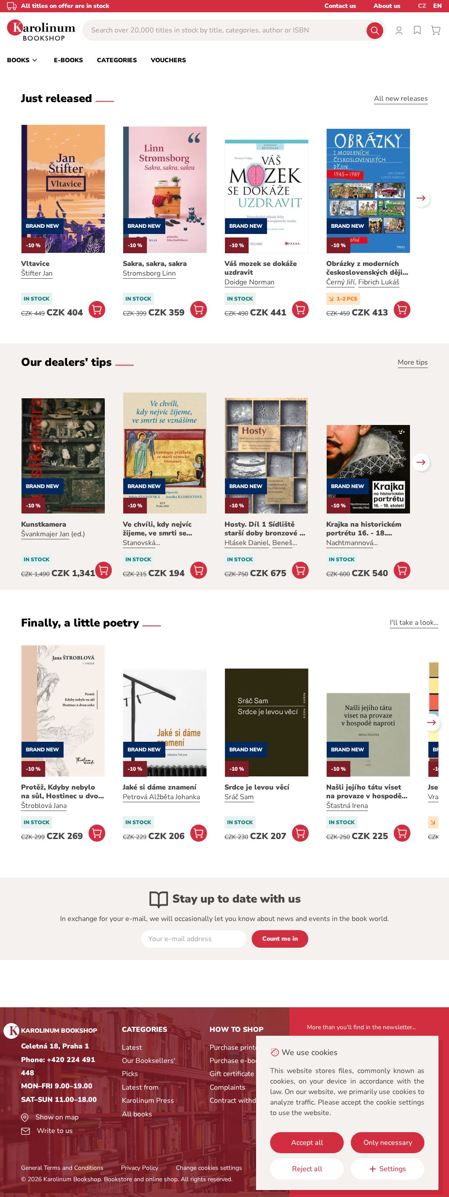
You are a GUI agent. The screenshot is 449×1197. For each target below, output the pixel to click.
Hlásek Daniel (246, 543)
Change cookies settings (209, 1168)
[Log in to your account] (399, 30)
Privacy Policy (139, 1168)
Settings (392, 1169)
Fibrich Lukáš (378, 282)
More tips (413, 362)
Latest (132, 1047)
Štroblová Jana (44, 806)
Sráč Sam (239, 797)
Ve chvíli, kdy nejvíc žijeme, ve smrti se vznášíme (157, 529)
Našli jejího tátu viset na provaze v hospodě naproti (364, 791)
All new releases (401, 98)
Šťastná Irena (347, 806)
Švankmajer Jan (45, 534)
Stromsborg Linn (149, 273)
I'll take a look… (414, 622)
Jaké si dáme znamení (159, 787)
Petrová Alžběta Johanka (161, 797)
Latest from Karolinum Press (148, 1094)
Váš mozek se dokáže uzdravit (260, 268)
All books (137, 1114)
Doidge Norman (249, 282)
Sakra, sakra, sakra (155, 263)
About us (387, 6)
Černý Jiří (340, 282)
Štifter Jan (37, 273)
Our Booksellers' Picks (148, 1067)
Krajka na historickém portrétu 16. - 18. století (363, 529)
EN (437, 6)
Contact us (340, 6)
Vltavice (35, 263)
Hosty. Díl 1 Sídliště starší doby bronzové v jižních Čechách (263, 529)
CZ (422, 6)
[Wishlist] (417, 30)
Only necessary (387, 1142)
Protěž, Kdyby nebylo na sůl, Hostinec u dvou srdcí (62, 791)
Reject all (307, 1169)
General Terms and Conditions (62, 1168)
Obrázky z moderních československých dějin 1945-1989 (366, 268)
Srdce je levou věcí (256, 787)
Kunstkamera (43, 524)
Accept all (307, 1142)
